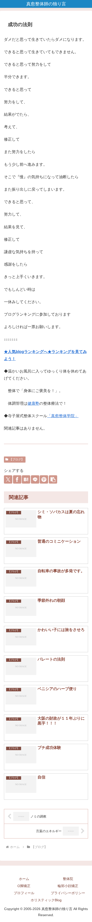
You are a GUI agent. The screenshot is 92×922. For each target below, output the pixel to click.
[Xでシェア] (8, 479)
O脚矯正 (23, 886)
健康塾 (33, 403)
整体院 (68, 879)
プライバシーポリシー (68, 893)
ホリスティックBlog (46, 900)
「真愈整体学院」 (63, 416)
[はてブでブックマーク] (26, 479)
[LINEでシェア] (35, 479)
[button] (53, 479)
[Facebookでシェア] (17, 479)
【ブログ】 (16, 459)
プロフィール (24, 893)
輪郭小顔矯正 (68, 886)
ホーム (24, 879)
